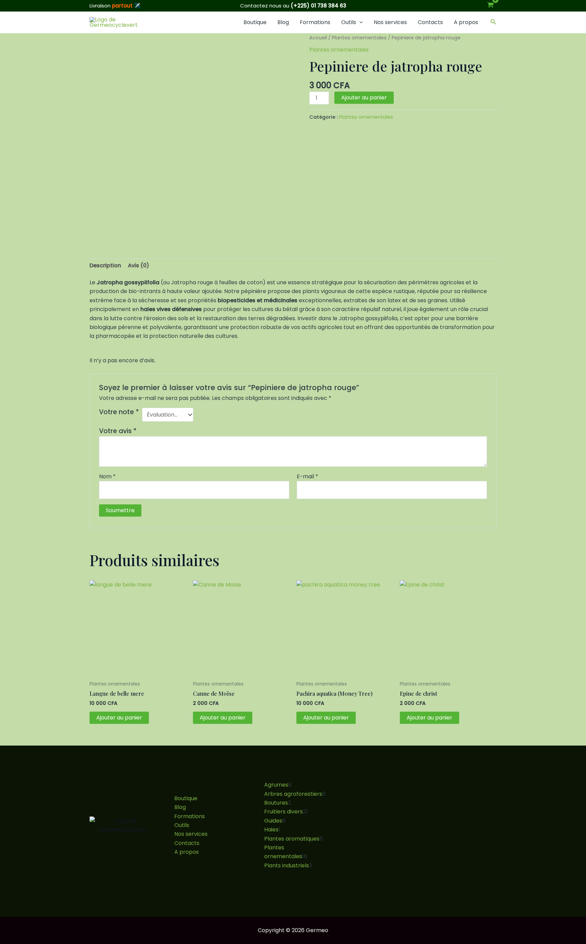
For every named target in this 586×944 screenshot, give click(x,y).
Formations (315, 22)
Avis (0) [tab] (138, 265)
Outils (348, 22)
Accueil (318, 37)
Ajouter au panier (364, 97)
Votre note (119, 412)
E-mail (307, 476)
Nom (107, 476)
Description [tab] (105, 265)
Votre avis (118, 431)
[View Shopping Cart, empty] (490, 6)
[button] (359, 22)
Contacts (430, 22)
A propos (466, 22)
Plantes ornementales (359, 37)
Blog (283, 22)
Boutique (255, 22)
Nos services (390, 22)
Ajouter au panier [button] (119, 717)
